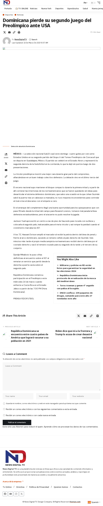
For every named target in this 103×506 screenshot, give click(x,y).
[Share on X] (4, 32)
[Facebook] (5, 493)
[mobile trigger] (98, 3)
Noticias (20, 15)
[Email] (9, 32)
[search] (80, 2)
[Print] (19, 32)
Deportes (9, 15)
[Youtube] (10, 493)
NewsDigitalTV (20, 39)
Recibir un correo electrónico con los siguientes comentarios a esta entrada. (41, 409)
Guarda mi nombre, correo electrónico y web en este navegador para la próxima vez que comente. (46, 403)
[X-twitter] (21, 493)
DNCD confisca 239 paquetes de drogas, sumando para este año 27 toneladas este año (75, 295)
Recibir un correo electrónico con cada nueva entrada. (31, 415)
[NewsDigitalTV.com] (6, 2)
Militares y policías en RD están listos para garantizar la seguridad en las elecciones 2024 (76, 268)
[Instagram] (16, 493)
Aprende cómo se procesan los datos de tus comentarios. (71, 426)
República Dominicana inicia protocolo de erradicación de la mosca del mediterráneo (76, 278)
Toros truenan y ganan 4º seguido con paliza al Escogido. (75, 287)
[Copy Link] (14, 32)
